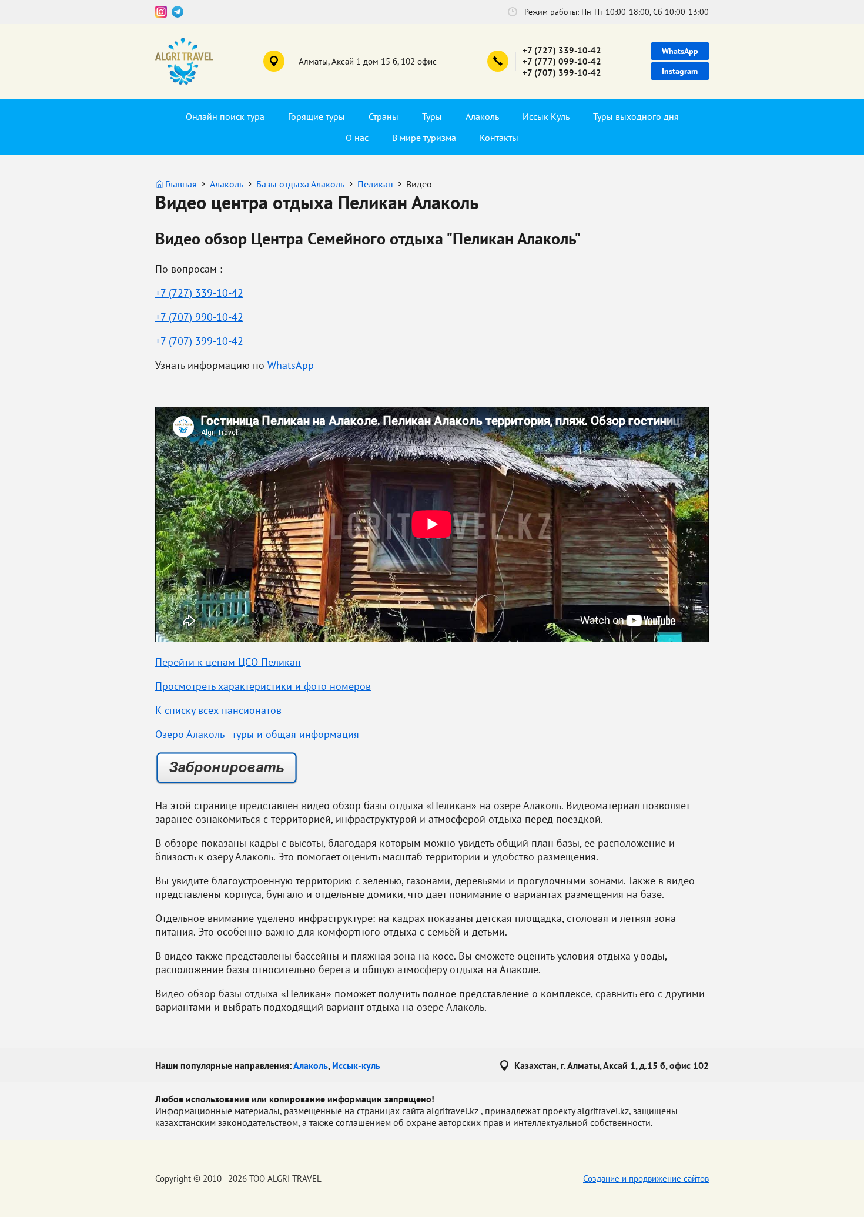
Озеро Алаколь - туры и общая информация (257, 734)
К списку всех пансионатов (218, 710)
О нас (357, 137)
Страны (383, 116)
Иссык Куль (546, 116)
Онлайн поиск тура (225, 116)
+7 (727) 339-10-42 (562, 50)
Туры (432, 116)
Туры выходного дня (636, 116)
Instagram (680, 71)
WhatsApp (680, 51)
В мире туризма (424, 137)
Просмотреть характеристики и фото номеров (263, 686)
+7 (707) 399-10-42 (562, 72)
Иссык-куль (356, 1065)
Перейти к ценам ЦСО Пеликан (228, 662)
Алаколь (482, 116)
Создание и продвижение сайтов (646, 1178)
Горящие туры (316, 116)
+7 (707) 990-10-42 (199, 317)
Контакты (499, 137)
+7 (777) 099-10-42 (562, 61)
